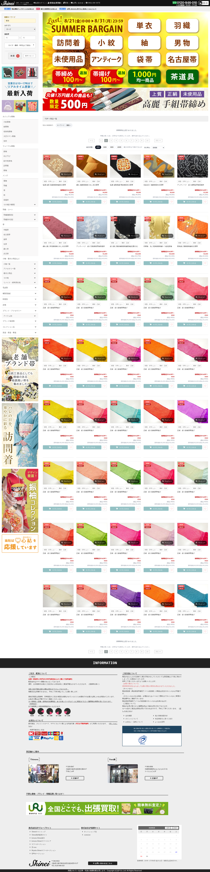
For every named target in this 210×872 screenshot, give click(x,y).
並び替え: (147, 147)
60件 (105, 147)
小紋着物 (7, 122)
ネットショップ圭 (90, 832)
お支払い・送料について (134, 722)
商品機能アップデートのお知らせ (23, 9)
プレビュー (67, 174)
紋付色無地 (8, 161)
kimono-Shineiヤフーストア (41, 841)
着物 (5, 181)
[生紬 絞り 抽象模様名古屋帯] (159, 166)
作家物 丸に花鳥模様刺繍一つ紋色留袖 (158, 246)
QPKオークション (38, 853)
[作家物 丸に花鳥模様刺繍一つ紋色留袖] (159, 227)
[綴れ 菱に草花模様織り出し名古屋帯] (58, 227)
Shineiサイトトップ (38, 832)
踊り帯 (6, 249)
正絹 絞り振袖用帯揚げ (51, 308)
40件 (98, 147)
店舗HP (76, 778)
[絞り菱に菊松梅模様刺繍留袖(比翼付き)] (125, 227)
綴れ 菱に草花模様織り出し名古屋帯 (56, 246)
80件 (112, 147)
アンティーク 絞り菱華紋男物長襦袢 (190, 185)
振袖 (5, 151)
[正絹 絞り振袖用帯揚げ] (58, 288)
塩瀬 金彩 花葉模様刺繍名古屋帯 (54, 185)
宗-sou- (34, 847)
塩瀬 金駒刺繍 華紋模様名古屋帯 (121, 185)
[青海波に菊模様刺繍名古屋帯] (192, 227)
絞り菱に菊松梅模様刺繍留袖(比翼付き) (124, 246)
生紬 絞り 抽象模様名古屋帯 (153, 185)
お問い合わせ (78, 3)
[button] (157, 740)
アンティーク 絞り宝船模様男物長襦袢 (90, 246)
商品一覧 (53, 119)
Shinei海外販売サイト (39, 835)
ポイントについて (131, 719)
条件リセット (29, 56)
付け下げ (7, 156)
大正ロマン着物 (9, 136)
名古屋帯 (7, 235)
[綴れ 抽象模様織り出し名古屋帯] (91, 166)
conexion (87, 835)
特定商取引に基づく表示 (163, 719)
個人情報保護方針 (161, 716)
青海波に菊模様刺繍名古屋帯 (187, 246)
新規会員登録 (55, 3)
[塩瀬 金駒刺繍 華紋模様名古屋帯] (125, 166)
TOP (46, 119)
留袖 (5, 170)
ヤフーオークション (39, 844)
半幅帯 (6, 230)
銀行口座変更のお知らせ (49, 9)
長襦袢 (6, 200)
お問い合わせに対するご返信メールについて (81, 9)
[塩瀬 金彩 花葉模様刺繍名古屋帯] (58, 166)
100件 (119, 147)
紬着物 (6, 127)
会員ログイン (40, 3)
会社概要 (128, 716)
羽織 (5, 186)
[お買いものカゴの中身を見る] (203, 5)
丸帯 (5, 244)
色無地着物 (8, 131)
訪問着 (6, 166)
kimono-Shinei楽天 (38, 838)
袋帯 (5, 239)
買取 (66, 3)
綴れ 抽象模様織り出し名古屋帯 (87, 185)
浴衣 (5, 141)
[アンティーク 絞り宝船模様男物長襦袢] (91, 227)
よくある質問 (160, 722)
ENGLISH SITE (94, 3)
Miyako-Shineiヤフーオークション (44, 850)
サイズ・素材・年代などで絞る (19, 45)
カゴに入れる (57, 202)
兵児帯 (6, 254)
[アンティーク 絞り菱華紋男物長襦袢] (192, 166)
